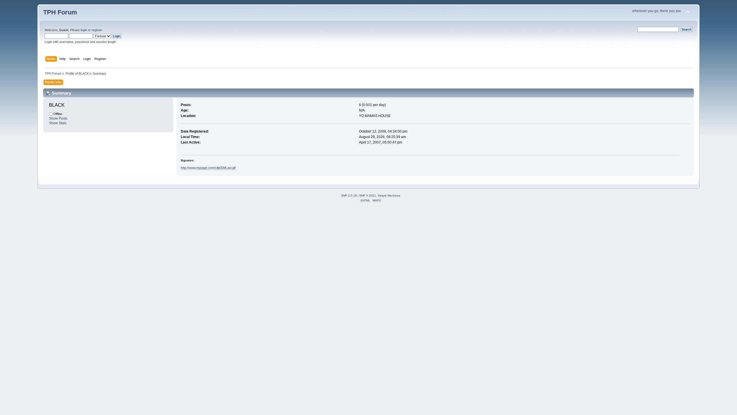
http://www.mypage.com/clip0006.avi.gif (208, 167)
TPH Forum (60, 12)
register (97, 30)
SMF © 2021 (367, 195)
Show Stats (58, 123)
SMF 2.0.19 (349, 195)
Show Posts (58, 118)
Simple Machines (389, 195)
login (84, 30)
